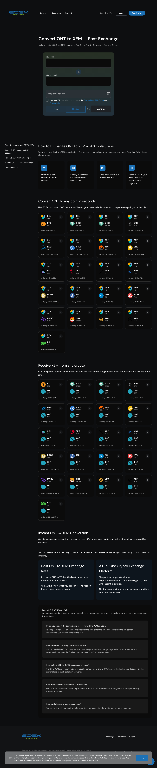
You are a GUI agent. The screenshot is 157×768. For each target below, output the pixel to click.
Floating (75, 109)
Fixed (55, 109)
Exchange (43, 13)
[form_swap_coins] (78, 72)
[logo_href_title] (18, 13)
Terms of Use (89, 100)
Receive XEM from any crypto (18, 158)
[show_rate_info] (88, 109)
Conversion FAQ (12, 167)
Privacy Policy (55, 103)
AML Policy (99, 100)
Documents (56, 13)
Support (68, 13)
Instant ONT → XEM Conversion (19, 162)
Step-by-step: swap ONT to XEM (19, 145)
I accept (142, 758)
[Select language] (101, 13)
